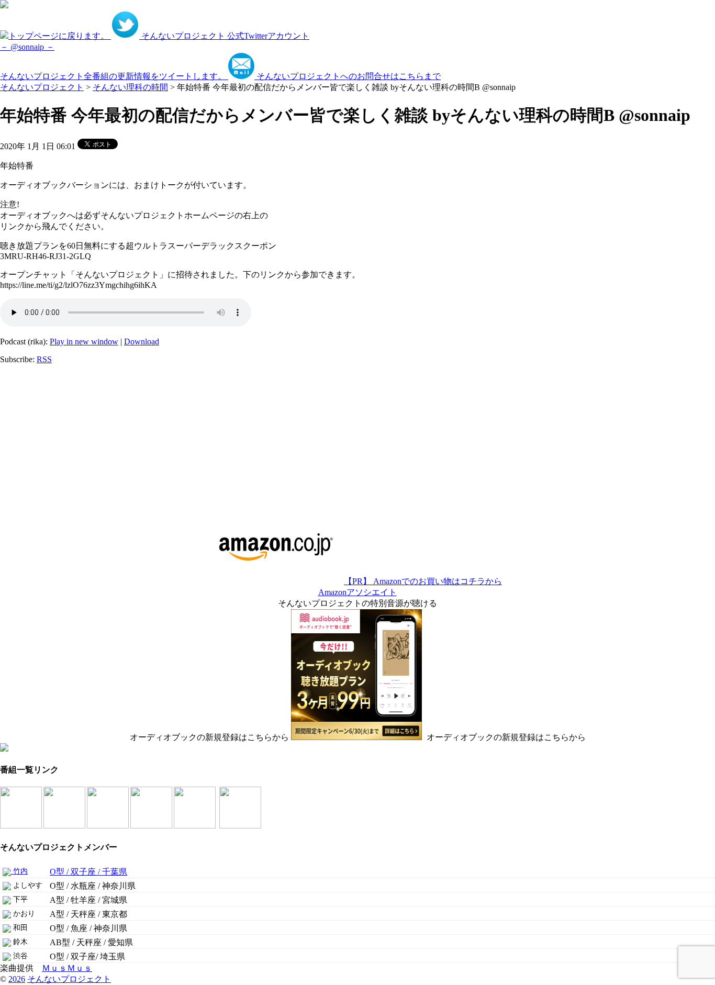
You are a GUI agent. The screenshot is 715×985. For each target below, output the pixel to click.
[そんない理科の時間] (108, 825)
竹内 (19, 871)
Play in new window (84, 341)
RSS (44, 359)
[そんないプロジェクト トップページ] (4, 5)
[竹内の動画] (241, 825)
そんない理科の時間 (130, 87)
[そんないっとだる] (65, 825)
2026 (16, 979)
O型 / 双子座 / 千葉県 (88, 871)
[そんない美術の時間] (152, 825)
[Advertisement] (65, 438)
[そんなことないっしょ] (21, 825)
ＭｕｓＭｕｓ (67, 968)
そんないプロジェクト (42, 87)
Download (141, 341)
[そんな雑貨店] (195, 825)
